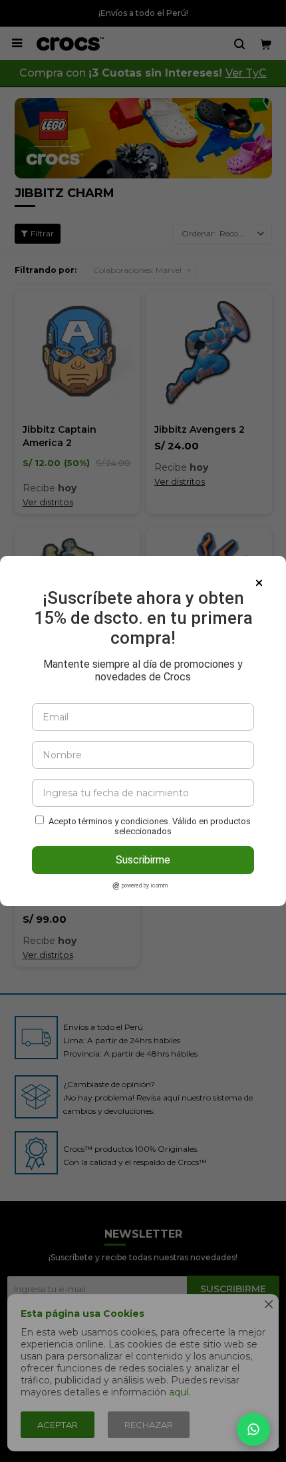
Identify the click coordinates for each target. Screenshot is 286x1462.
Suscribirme (143, 859)
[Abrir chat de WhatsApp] (253, 1429)
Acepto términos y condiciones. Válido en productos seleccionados (150, 826)
